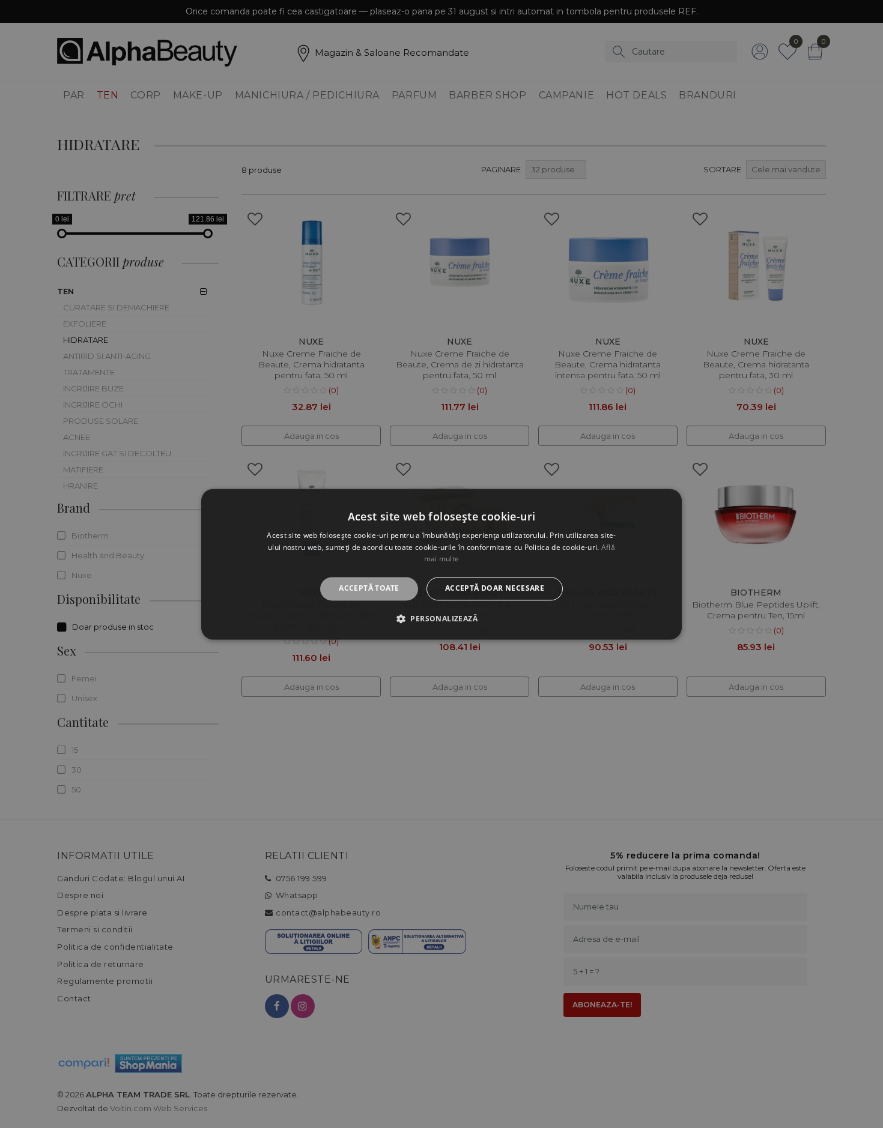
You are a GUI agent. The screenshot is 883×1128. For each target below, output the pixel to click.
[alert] (441, 564)
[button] (441, 618)
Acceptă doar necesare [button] (494, 589)
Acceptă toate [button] (369, 589)
